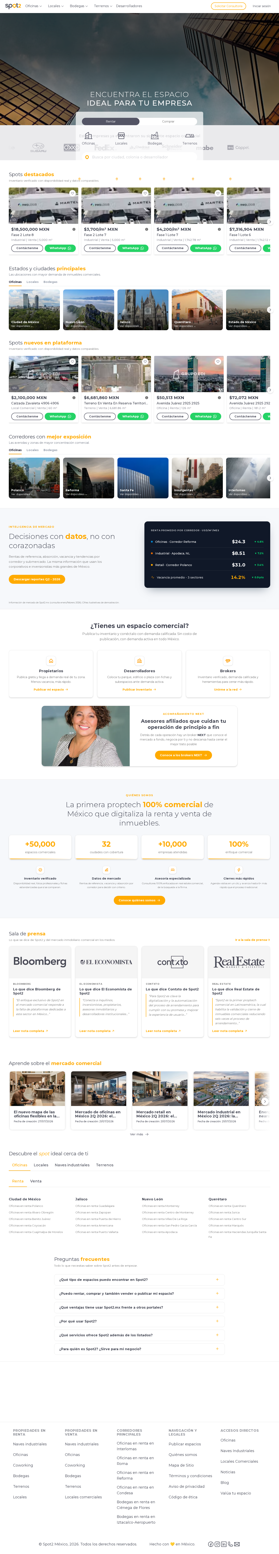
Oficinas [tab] (19, 1165)
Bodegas (50, 282)
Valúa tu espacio (236, 1493)
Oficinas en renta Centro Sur (227, 1219)
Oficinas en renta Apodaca (159, 1232)
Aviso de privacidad (187, 1486)
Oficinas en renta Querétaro (227, 1205)
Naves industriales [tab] (72, 1165)
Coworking (23, 1465)
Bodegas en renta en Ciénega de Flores (136, 1505)
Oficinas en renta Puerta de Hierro (98, 1219)
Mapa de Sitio (181, 1465)
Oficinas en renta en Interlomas (135, 1446)
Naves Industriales (237, 1451)
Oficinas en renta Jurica (224, 1212)
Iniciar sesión (262, 6)
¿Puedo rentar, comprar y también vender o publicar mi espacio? (116, 1294)
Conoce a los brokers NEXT (181, 755)
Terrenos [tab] (104, 1165)
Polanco (125, 178)
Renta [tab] (18, 1181)
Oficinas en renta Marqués (226, 1225)
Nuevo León (152, 1199)
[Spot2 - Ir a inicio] (13, 6)
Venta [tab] (36, 1181)
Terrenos (21, 1486)
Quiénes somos (183, 1455)
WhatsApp (58, 248)
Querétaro (218, 1199)
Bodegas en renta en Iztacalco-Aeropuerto (136, 1520)
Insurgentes (175, 178)
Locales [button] (54, 6)
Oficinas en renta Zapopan (93, 1212)
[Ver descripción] (74, 229)
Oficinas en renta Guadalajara (94, 1205)
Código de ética (183, 1497)
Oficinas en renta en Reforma (135, 1476)
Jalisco (81, 1199)
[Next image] (73, 205)
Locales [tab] (41, 1165)
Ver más (136, 1134)
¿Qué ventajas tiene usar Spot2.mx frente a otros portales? (111, 1307)
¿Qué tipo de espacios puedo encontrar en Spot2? (103, 1280)
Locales (33, 282)
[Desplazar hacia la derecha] (270, 222)
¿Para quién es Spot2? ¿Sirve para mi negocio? (100, 1349)
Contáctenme (27, 248)
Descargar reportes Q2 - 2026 (37, 579)
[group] (139, 222)
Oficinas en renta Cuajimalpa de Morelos (36, 1232)
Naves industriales (30, 1444)
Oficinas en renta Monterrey (160, 1205)
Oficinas (15, 282)
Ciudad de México (25, 1199)
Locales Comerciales (239, 1461)
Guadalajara (241, 178)
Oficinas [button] (31, 6)
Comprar (168, 121)
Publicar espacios (185, 1444)
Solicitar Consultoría (228, 6)
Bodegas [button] (77, 6)
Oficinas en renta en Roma (135, 1461)
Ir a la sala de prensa (251, 940)
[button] (139, 157)
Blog (225, 1482)
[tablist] (139, 1165)
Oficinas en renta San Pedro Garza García (169, 1225)
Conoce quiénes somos (137, 900)
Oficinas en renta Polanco (26, 1205)
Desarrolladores (129, 6)
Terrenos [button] (101, 6)
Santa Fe (149, 178)
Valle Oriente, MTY (208, 178)
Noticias (228, 1472)
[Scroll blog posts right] (265, 1101)
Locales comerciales (83, 1497)
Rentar (111, 121)
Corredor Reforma (95, 178)
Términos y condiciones (190, 1476)
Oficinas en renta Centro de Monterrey (168, 1212)
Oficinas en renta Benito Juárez (29, 1219)
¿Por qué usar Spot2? (78, 1321)
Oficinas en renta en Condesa (135, 1490)
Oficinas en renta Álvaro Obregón (31, 1212)
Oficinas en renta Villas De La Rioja (164, 1219)
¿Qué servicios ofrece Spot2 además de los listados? (106, 1335)
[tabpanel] (139, 1208)
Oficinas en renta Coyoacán (27, 1225)
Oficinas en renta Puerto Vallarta (96, 1232)
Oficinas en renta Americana (94, 1225)
